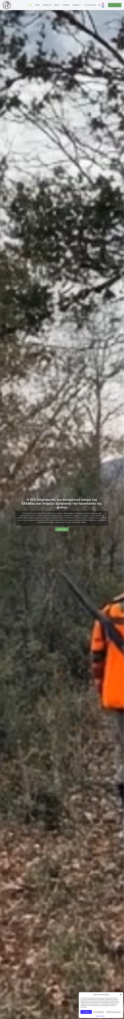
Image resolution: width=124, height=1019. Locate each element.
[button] (120, 994)
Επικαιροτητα (47, 5)
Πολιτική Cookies (100, 1016)
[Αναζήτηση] (99, 5)
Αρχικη (30, 5)
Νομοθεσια (76, 5)
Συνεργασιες (66, 5)
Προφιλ (37, 5)
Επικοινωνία (115, 5)
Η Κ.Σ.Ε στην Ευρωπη (90, 5)
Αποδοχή (86, 1012)
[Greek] (103, 7)
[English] (103, 3)
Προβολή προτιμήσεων (114, 1012)
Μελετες (56, 5)
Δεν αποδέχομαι (99, 1012)
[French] (103, 5)
